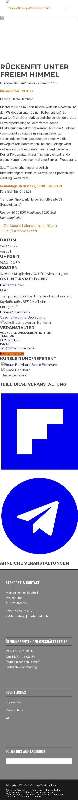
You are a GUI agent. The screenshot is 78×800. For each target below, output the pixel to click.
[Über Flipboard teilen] (39, 474)
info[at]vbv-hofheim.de (32, 616)
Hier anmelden (12, 285)
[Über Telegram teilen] (39, 554)
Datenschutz (14, 710)
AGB (9, 718)
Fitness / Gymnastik (15, 312)
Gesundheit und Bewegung (23, 317)
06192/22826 (10, 340)
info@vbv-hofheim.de (17, 348)
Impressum (13, 702)
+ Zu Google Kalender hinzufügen (29, 226)
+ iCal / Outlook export (19, 231)
